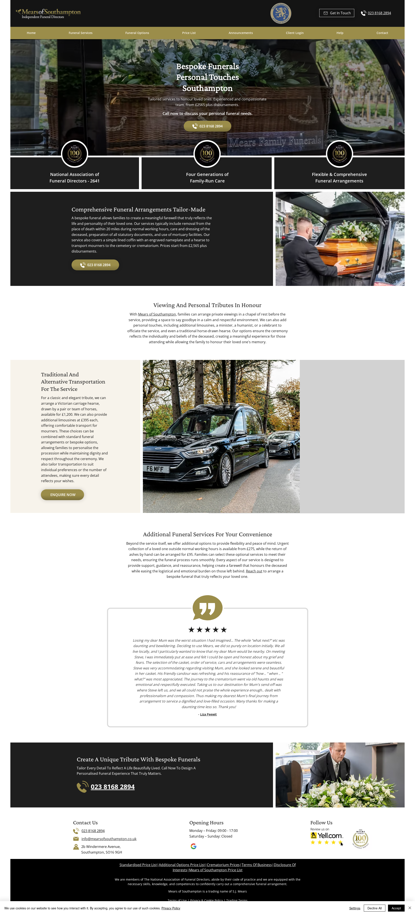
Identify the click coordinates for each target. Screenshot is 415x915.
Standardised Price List (138, 864)
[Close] (409, 908)
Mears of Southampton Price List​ (216, 870)
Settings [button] (354, 908)
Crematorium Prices (223, 864)
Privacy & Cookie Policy (206, 900)
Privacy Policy (170, 908)
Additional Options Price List (182, 864)
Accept (396, 908)
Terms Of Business (257, 864)
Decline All (374, 908)
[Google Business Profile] (193, 846)
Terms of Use (177, 900)
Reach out (254, 571)
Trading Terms (236, 900)
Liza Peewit (208, 714)
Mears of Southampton (157, 314)
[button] (336, 13)
